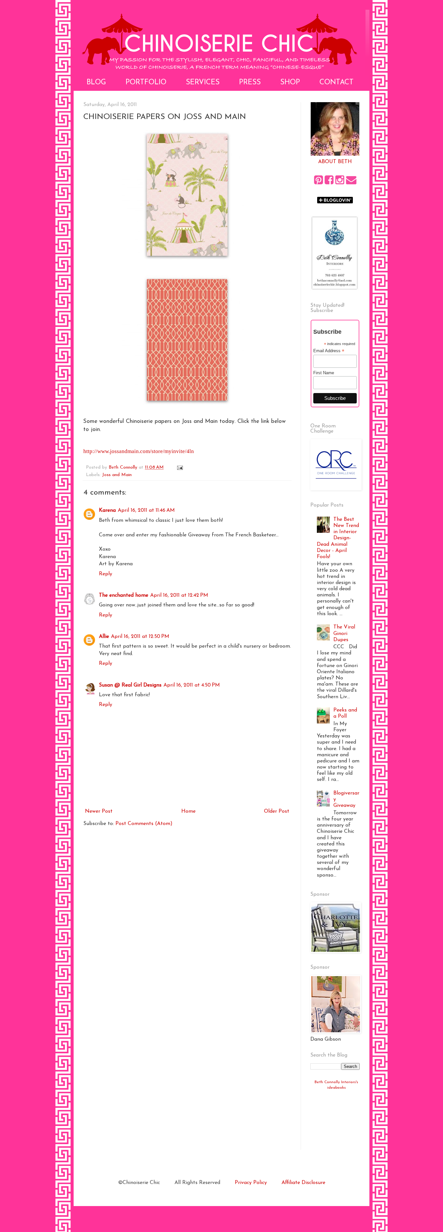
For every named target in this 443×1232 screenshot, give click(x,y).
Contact (336, 82)
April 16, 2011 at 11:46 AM (146, 510)
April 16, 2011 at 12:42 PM (179, 595)
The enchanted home (123, 595)
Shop (290, 82)
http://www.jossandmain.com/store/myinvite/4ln (138, 451)
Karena (107, 510)
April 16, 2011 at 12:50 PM (140, 636)
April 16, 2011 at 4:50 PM (191, 685)
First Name (323, 372)
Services (203, 82)
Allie (104, 636)
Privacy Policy (251, 1182)
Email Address (328, 351)
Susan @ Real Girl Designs (130, 685)
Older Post (276, 811)
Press (250, 82)
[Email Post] (180, 467)
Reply (105, 574)
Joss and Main (117, 474)
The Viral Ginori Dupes (344, 633)
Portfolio (146, 82)
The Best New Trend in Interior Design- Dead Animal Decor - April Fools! (338, 538)
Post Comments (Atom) (144, 823)
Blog (96, 82)
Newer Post (99, 811)
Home (188, 811)
